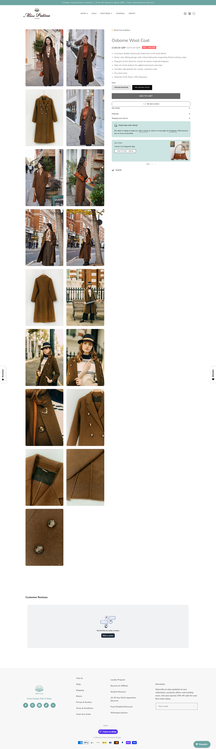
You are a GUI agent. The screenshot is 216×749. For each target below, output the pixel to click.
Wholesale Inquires (119, 712)
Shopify (118, 737)
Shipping (80, 690)
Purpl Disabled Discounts (121, 706)
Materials (115, 114)
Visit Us (79, 678)
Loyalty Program (117, 679)
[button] (94, 13)
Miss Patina (103, 737)
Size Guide (116, 108)
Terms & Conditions (84, 708)
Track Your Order (83, 714)
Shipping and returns (120, 118)
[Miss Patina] (36, 13)
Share (119, 170)
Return (79, 696)
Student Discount (118, 692)
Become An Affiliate (119, 686)
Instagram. (173, 130)
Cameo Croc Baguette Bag (124, 146)
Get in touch (143, 130)
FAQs (78, 684)
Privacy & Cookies (84, 702)
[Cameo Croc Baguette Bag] (179, 150)
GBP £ (105, 726)
